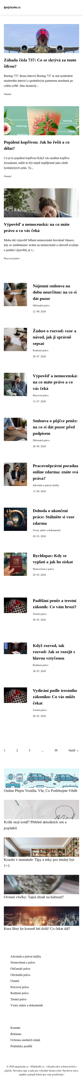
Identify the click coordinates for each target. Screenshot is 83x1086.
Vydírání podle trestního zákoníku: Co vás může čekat (55, 696)
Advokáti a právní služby (46, 485)
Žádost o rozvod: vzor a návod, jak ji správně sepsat (54, 337)
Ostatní (7, 94)
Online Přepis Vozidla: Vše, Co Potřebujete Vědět (40, 791)
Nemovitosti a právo (43, 569)
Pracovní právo (12, 258)
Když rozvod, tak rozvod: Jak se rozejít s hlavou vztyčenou (54, 652)
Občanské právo (41, 305)
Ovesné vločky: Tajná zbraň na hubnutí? (34, 897)
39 (56, 750)
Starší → (74, 750)
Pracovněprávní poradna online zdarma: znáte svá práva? (55, 472)
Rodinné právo (40, 350)
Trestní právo (40, 614)
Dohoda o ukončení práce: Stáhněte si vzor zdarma (54, 517)
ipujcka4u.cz (12, 7)
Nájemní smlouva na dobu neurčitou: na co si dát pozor (55, 292)
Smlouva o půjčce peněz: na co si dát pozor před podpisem (55, 427)
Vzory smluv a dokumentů (46, 530)
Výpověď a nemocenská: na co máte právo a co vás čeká (55, 382)
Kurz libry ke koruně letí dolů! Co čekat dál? (37, 929)
